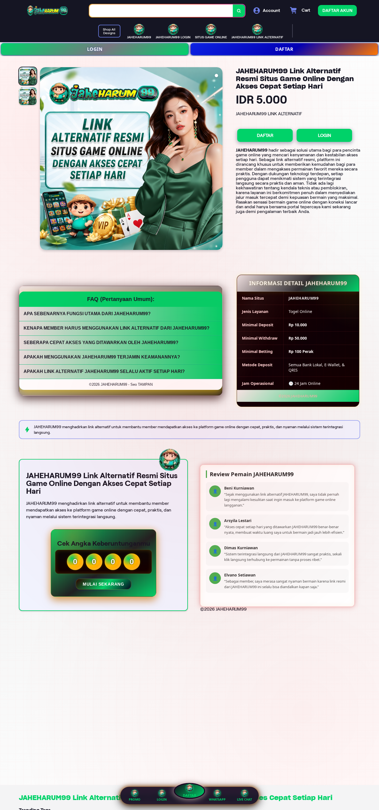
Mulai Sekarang (103, 584)
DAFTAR (284, 49)
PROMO (134, 799)
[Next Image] (218, 159)
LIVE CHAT (244, 799)
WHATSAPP (217, 799)
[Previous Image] (44, 159)
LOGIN (95, 49)
